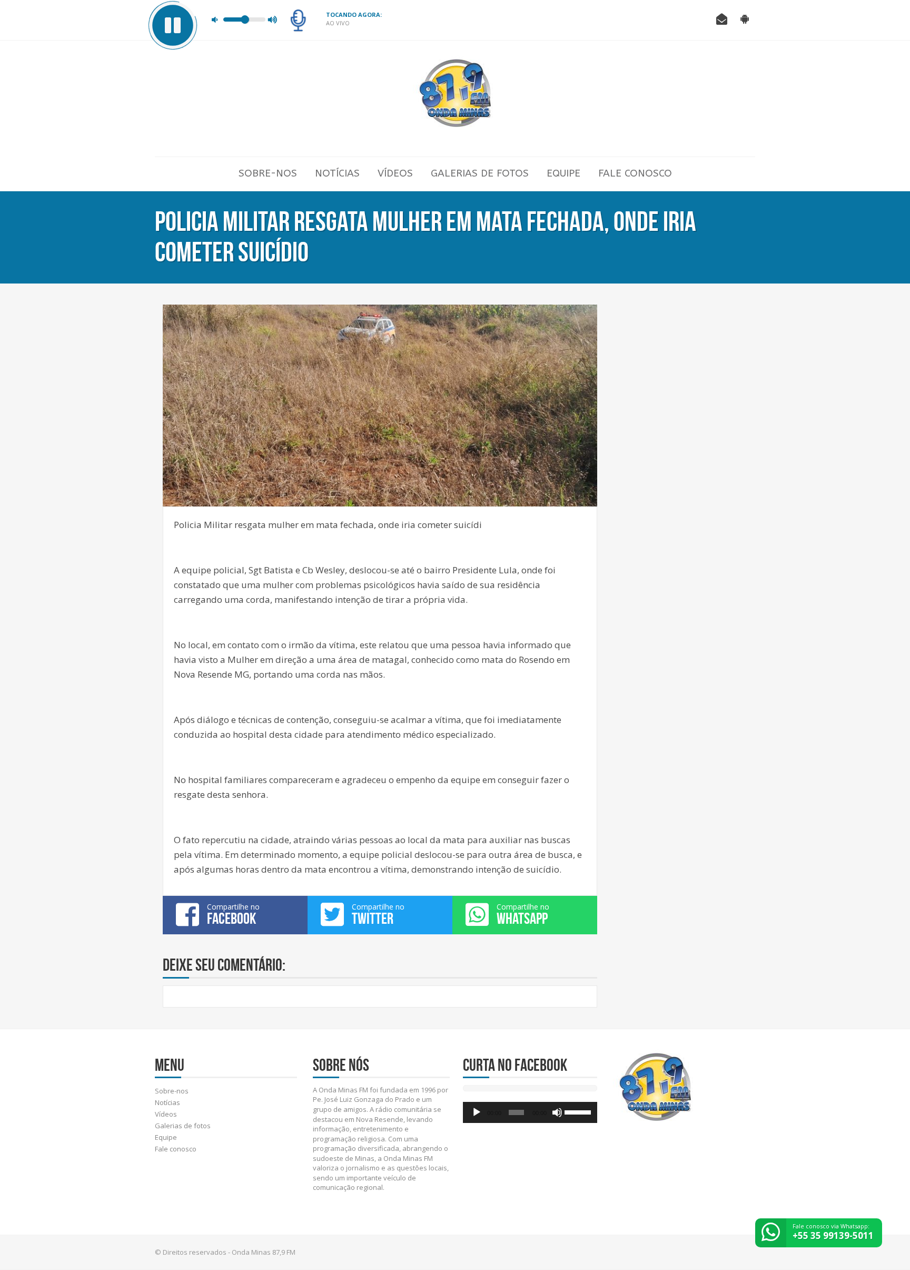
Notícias (337, 173)
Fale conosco (635, 173)
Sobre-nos (268, 173)
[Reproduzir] (476, 1112)
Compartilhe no (233, 914)
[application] (530, 1112)
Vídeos (395, 173)
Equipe (563, 173)
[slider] (578, 1111)
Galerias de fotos (480, 173)
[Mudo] (557, 1112)
